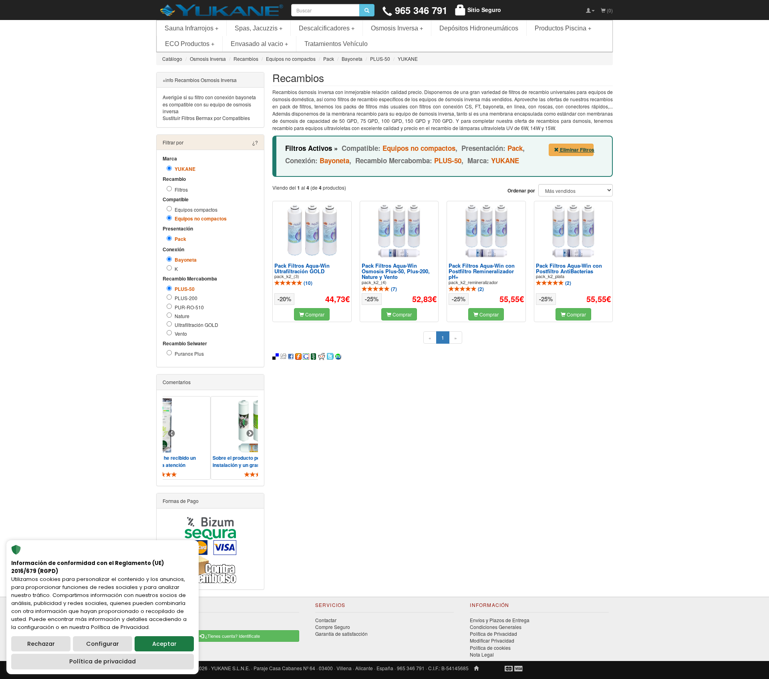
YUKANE (185, 169)
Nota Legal (482, 654)
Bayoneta (186, 259)
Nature (182, 315)
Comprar (314, 314)
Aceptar (164, 644)
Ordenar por (521, 190)
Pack (180, 239)
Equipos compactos (196, 209)
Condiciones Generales (495, 626)
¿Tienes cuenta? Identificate (232, 636)
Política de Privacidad (493, 633)
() (307, 282)
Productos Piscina (563, 28)
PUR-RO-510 (189, 307)
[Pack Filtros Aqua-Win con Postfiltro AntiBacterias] (573, 230)
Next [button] (250, 434)
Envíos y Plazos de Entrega (499, 620)
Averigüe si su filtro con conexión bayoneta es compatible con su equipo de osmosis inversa (209, 104)
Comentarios (177, 382)
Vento (181, 333)
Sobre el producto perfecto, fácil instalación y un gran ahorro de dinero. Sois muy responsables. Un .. (241, 465)
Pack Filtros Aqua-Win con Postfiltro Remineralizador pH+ (482, 271)
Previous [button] (171, 434)
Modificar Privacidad (492, 640)
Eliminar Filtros (576, 149)
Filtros (181, 189)
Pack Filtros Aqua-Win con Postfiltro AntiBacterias (569, 268)
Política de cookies (490, 647)
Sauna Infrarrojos (191, 28)
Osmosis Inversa (397, 28)
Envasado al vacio (259, 43)
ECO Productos (189, 43)
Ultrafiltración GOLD (196, 324)
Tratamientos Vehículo (336, 43)
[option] (243, 438)
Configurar (102, 644)
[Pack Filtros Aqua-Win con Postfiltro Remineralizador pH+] (486, 230)
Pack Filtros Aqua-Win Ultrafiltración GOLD (302, 268)
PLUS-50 (185, 289)
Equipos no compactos (201, 218)
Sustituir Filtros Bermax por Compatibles (206, 117)
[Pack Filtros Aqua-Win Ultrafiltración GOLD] (312, 230)
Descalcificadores (326, 28)
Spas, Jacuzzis (258, 28)
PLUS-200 (186, 297)
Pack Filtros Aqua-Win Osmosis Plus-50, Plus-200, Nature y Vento (396, 271)
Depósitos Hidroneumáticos (478, 28)
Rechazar (41, 644)
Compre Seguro (332, 626)
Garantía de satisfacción (341, 633)
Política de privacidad (102, 661)
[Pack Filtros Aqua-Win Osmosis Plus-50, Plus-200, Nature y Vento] (399, 230)
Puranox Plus (189, 353)
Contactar (325, 620)
